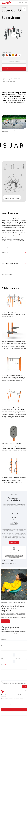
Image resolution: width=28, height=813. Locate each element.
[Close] (25, 690)
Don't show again (14, 713)
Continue (14, 709)
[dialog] (14, 406)
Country (2, 701)
